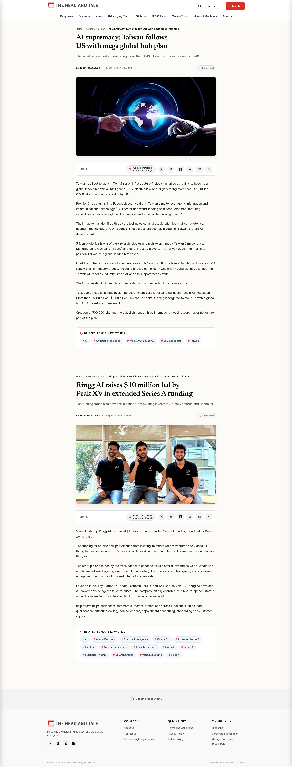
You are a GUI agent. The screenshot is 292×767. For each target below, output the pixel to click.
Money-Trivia (180, 16)
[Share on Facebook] (180, 169)
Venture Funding (151, 655)
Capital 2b (162, 639)
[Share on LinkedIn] (171, 169)
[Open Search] (199, 6)
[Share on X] (161, 169)
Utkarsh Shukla (123, 655)
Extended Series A (187, 639)
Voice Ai (174, 655)
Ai (85, 341)
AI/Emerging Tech (118, 16)
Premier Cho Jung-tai (140, 341)
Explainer (84, 16)
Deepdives (66, 16)
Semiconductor (171, 341)
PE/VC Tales (159, 16)
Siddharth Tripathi (94, 655)
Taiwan (193, 341)
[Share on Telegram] (189, 169)
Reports (227, 16)
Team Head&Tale (90, 67)
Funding (89, 647)
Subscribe (235, 6)
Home (79, 29)
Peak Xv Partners (145, 647)
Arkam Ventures (104, 639)
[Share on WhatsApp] (208, 169)
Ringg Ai (169, 647)
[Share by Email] (199, 169)
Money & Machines (205, 16)
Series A (187, 647)
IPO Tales (140, 16)
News (98, 16)
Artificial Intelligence (107, 341)
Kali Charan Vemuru (114, 647)
